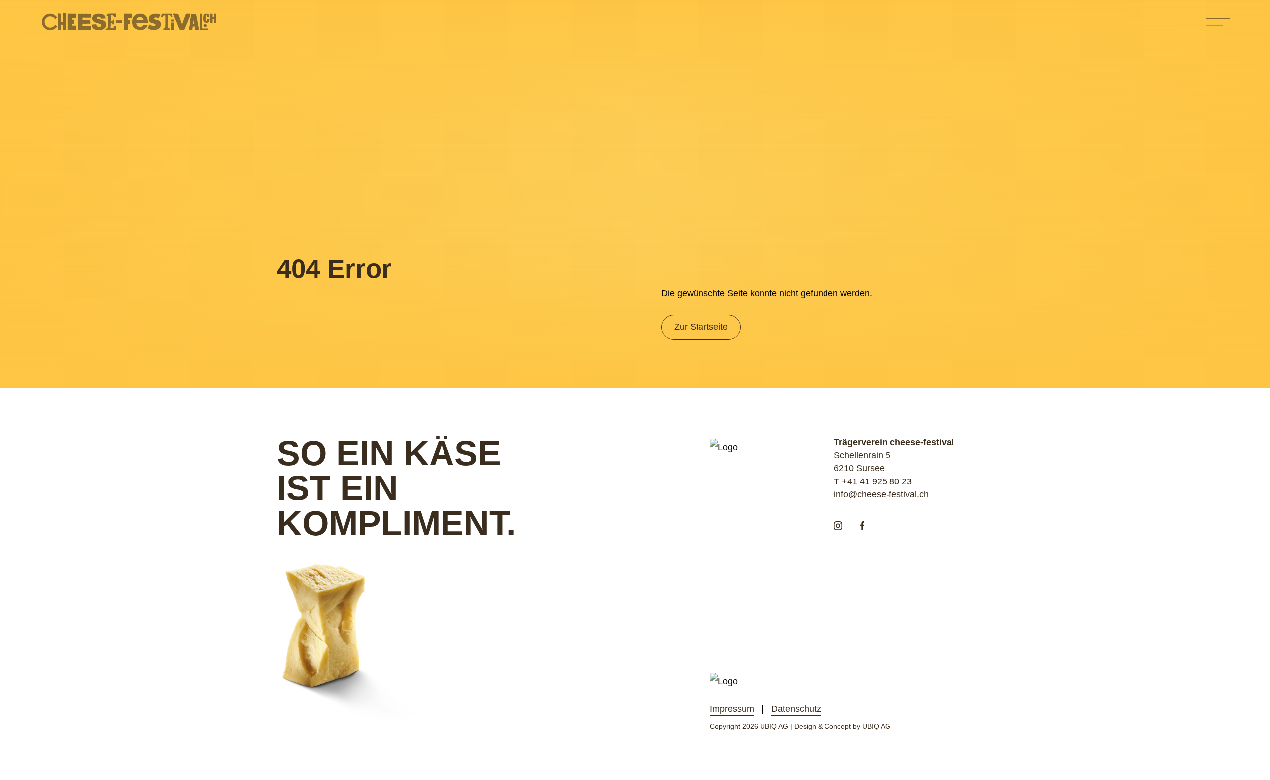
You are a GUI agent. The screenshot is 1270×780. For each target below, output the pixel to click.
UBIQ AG (876, 726)
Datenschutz (796, 709)
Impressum (732, 709)
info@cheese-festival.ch (881, 494)
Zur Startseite (701, 327)
